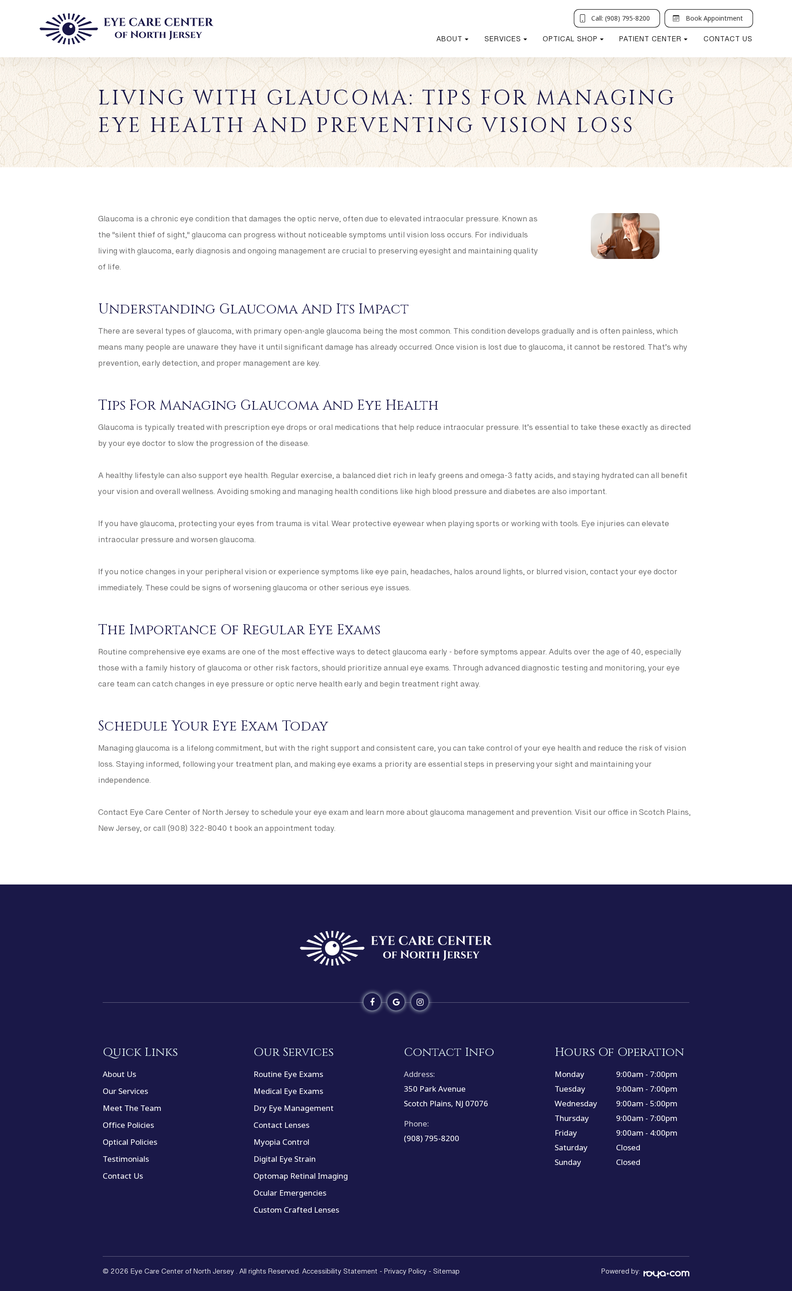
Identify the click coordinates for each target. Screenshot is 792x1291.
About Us (119, 1074)
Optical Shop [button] (570, 41)
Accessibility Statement (340, 1273)
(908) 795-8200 (431, 1138)
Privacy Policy (405, 1273)
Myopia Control (281, 1142)
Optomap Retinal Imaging (300, 1176)
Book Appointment (714, 18)
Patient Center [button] (650, 41)
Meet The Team (132, 1108)
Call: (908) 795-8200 (620, 18)
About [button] (449, 41)
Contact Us (728, 41)
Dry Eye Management (293, 1108)
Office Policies (128, 1125)
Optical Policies (130, 1142)
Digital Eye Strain (284, 1159)
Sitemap (446, 1273)
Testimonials (126, 1159)
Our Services (125, 1091)
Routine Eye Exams (288, 1074)
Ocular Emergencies (289, 1193)
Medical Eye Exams (288, 1091)
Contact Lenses (281, 1125)
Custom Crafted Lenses (296, 1210)
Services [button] (502, 41)
